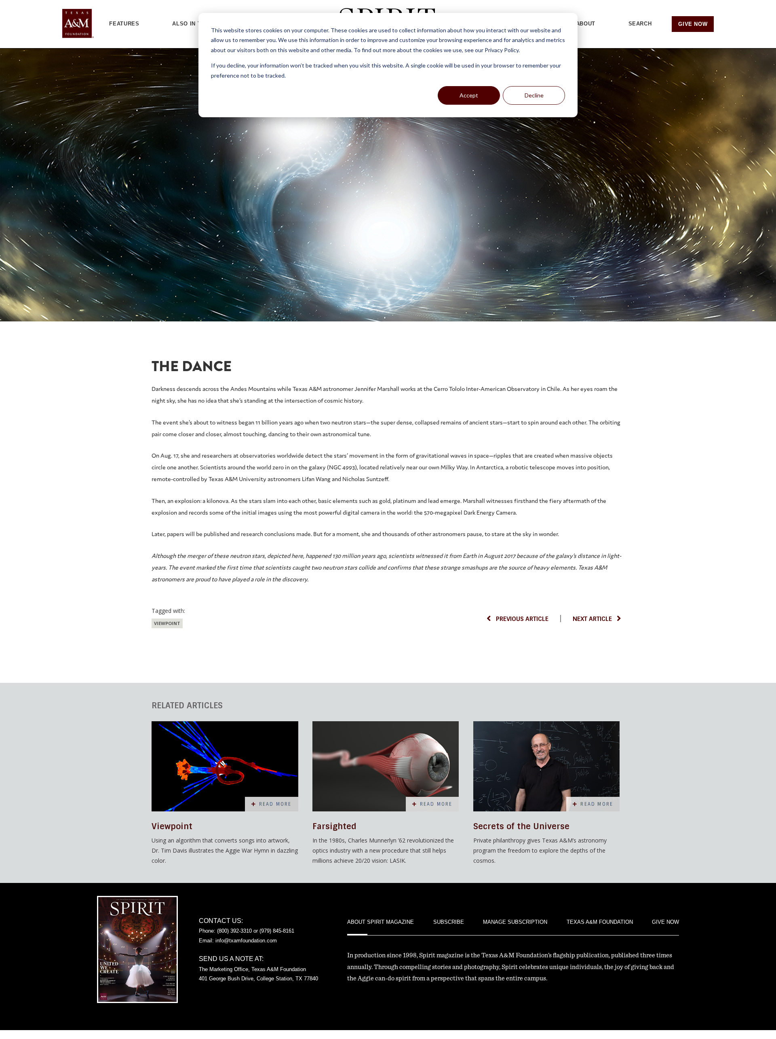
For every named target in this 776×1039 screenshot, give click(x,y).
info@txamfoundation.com (246, 941)
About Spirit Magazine (380, 922)
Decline (534, 95)
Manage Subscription (515, 922)
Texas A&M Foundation (600, 922)
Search (640, 24)
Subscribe (448, 922)
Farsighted (334, 826)
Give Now (692, 24)
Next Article (592, 619)
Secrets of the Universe (521, 826)
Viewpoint (167, 623)
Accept (469, 95)
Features (124, 24)
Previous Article (522, 619)
